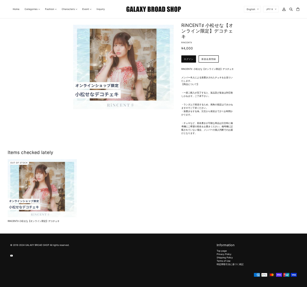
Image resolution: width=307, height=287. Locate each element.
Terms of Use (223, 260)
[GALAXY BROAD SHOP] (153, 9)
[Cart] (298, 9)
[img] (11, 255)
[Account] (284, 9)
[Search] (291, 9)
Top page (222, 250)
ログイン (188, 59)
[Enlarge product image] (123, 67)
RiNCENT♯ (186, 42)
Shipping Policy (225, 257)
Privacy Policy (224, 254)
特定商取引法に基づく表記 (230, 264)
